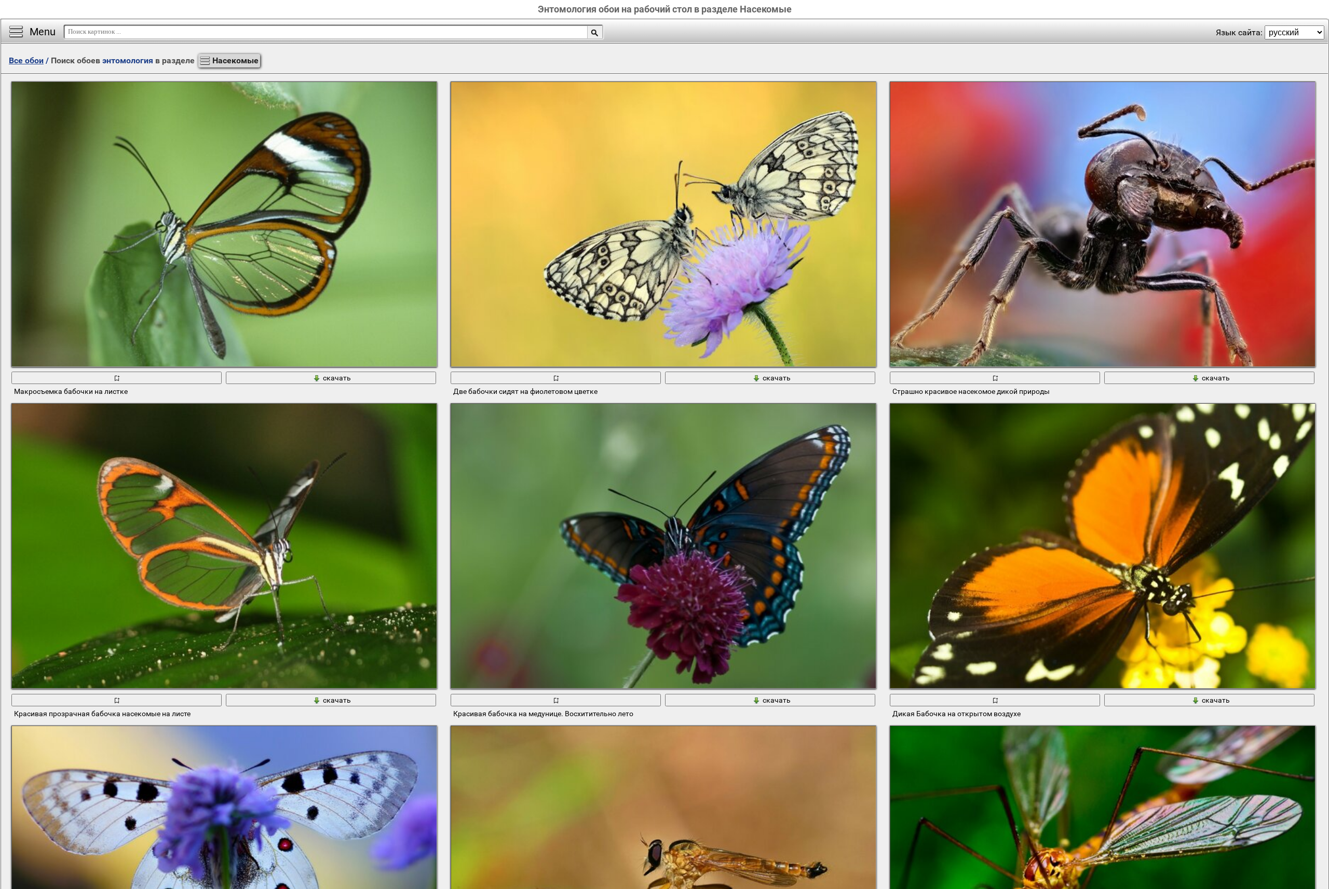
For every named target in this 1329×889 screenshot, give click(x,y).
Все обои (26, 60)
